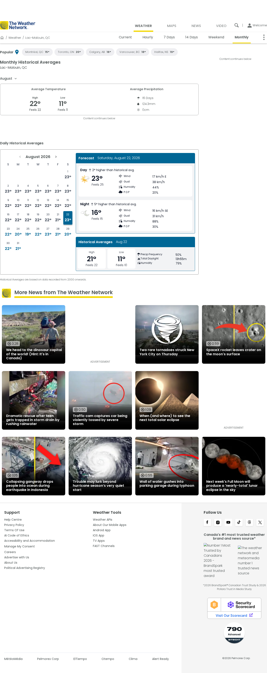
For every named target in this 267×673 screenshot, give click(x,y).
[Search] (236, 25)
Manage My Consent (19, 546)
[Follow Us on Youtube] (228, 522)
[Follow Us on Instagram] (218, 522)
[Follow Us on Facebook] (207, 522)
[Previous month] (20, 157)
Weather (14, 38)
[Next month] (56, 157)
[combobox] (8, 78)
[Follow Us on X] (260, 522)
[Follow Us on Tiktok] (239, 522)
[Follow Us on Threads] (249, 522)
